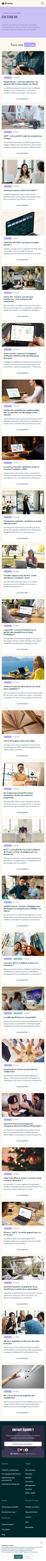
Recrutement (18, 959)
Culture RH (8, 77)
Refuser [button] (28, 1557)
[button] (42, 3)
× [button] (41, 1542)
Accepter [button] (18, 1557)
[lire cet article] (23, 63)
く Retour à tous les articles (11, 13)
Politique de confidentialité (30, 1552)
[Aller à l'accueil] (7, 3)
